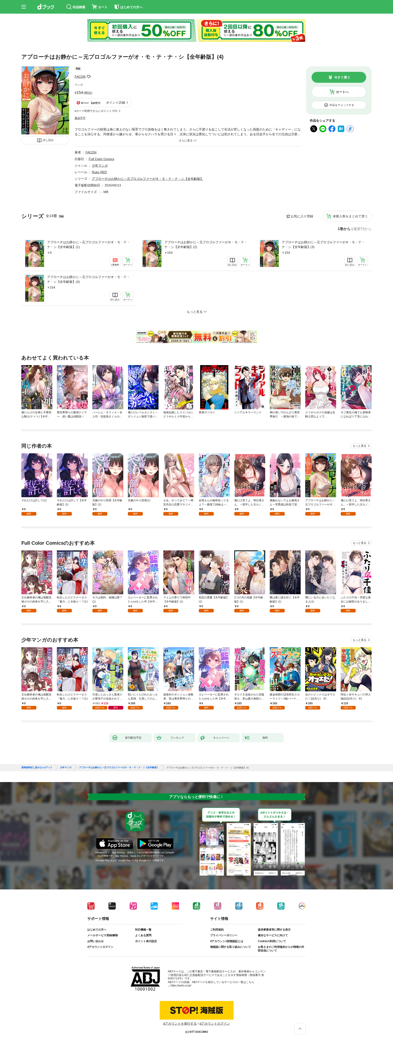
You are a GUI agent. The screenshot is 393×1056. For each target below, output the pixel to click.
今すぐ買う (342, 77)
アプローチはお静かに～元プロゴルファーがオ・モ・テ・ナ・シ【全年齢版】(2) (205, 244)
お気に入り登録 (302, 216)
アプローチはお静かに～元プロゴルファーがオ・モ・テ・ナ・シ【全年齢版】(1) (88, 244)
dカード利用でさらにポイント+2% (96, 111)
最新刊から (362, 229)
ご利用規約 (217, 929)
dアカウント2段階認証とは (226, 941)
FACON (80, 76)
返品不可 (80, 118)
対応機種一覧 (143, 929)
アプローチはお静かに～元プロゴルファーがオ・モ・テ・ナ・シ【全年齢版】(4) (88, 279)
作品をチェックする (342, 105)
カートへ (342, 92)
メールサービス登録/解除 (102, 935)
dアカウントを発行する (180, 1023)
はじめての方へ (96, 929)
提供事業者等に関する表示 (274, 929)
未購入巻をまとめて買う (350, 216)
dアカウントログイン (100, 946)
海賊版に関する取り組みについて (230, 946)
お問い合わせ (95, 941)
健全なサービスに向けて (273, 935)
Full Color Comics (101, 159)
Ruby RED (99, 172)
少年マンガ (100, 165)
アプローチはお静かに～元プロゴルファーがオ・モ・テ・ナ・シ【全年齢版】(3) (323, 244)
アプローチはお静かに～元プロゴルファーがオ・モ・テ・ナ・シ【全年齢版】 (147, 179)
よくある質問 (143, 935)
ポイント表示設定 (146, 941)
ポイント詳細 (115, 102)
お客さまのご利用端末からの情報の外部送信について (281, 948)
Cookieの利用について (272, 941)
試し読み (48, 140)
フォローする (88, 76)
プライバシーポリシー (223, 935)
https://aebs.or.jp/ (181, 985)
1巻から (344, 229)
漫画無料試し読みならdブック (36, 767)
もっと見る (359, 445)
